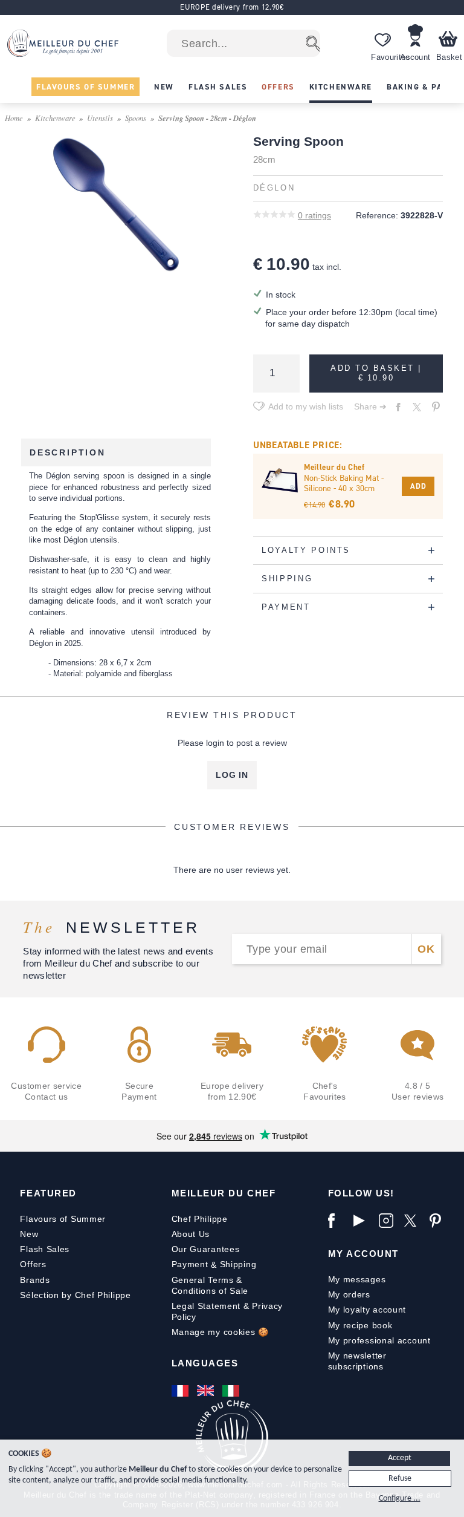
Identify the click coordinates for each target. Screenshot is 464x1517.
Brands (35, 1280)
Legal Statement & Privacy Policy (227, 1311)
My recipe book (360, 1325)
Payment (190, 1264)
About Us (191, 1234)
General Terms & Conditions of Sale (210, 1285)
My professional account (379, 1340)
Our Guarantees (206, 1249)
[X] (414, 1220)
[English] (206, 1390)
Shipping (238, 1264)
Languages (205, 1363)
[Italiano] (232, 1390)
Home (14, 118)
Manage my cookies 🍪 (220, 1332)
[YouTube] (363, 1220)
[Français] (181, 1390)
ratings (314, 215)
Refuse (399, 1478)
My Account (363, 1253)
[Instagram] (388, 1220)
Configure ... (399, 1498)
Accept (399, 1458)
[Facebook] (337, 1220)
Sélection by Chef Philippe (75, 1295)
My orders (349, 1294)
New (29, 1234)
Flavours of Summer (63, 1219)
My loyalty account (367, 1309)
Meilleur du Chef (224, 1193)
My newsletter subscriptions (357, 1361)
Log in (232, 775)
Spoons (135, 118)
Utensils (100, 118)
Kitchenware (55, 118)
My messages (357, 1279)
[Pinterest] (439, 1220)
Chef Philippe (200, 1219)
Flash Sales (44, 1249)
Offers (33, 1264)
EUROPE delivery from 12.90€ (231, 6)
